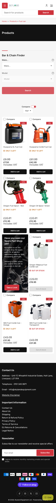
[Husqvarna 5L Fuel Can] (15, 133)
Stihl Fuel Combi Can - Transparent (38, 324)
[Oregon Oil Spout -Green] (41, 192)
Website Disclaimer (11, 395)
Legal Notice (8, 430)
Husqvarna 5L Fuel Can (12, 147)
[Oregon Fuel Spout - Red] (15, 192)
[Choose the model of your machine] (53, 73)
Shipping (6, 414)
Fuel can (22, 21)
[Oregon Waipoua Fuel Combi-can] (41, 251)
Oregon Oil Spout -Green (39, 206)
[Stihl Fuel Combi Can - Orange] (15, 309)
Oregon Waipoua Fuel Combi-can (38, 266)
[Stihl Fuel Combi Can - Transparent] (41, 309)
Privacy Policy (8, 421)
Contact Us (7, 408)
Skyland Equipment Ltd (23, 500)
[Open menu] (5, 5)
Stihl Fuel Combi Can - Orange (12, 324)
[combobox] (28, 12)
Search (46, 12)
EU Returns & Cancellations (14, 427)
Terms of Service (10, 424)
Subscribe (45, 453)
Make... (5, 60)
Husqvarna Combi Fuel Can (40, 147)
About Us (6, 411)
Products (13, 21)
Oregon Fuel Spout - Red (13, 206)
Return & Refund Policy (13, 417)
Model (5, 73)
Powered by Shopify (40, 500)
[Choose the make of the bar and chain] (53, 60)
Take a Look (12, 287)
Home (4, 21)
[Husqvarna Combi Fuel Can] (41, 133)
